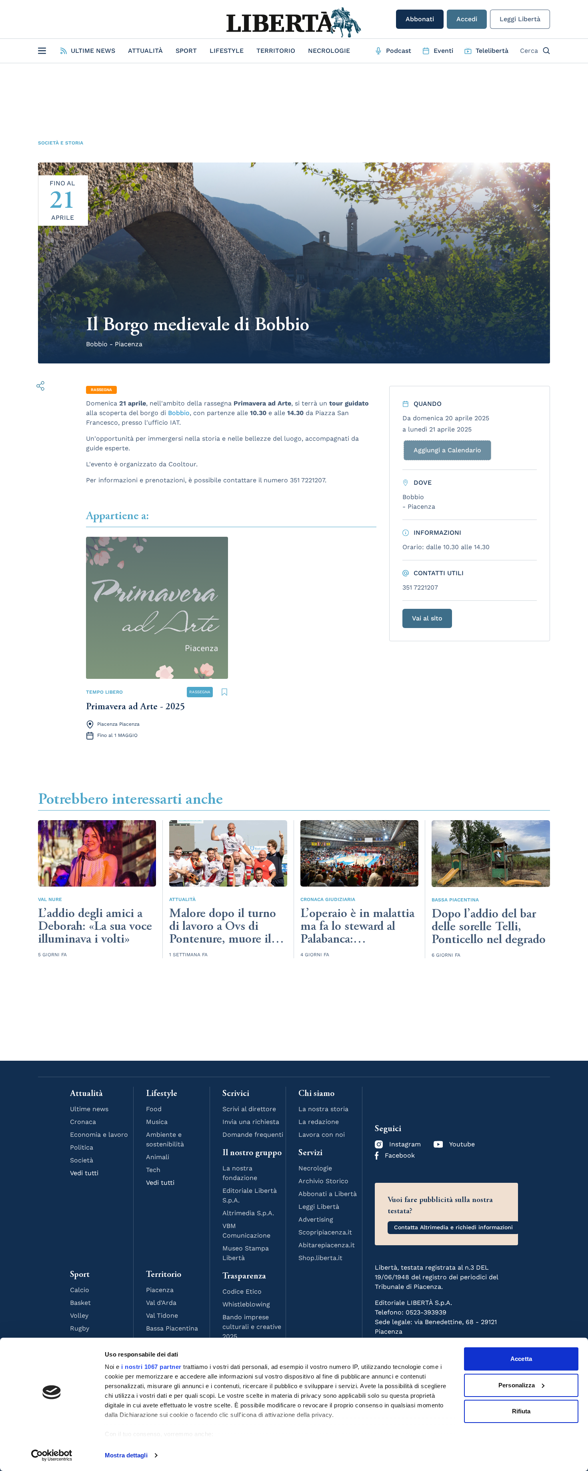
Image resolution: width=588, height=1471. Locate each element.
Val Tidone (162, 1315)
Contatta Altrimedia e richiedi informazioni (453, 1227)
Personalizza (516, 1385)
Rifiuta (521, 1411)
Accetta (521, 1358)
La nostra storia (323, 1109)
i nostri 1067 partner (151, 1366)
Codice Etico (242, 1291)
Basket (80, 1302)
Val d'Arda (161, 1302)
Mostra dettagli (126, 1455)
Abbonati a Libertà (327, 1194)
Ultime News (93, 50)
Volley (79, 1315)
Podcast (398, 50)
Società (81, 1160)
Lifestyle (227, 50)
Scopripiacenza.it (325, 1232)
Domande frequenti (252, 1134)
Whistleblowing (246, 1304)
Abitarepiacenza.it (326, 1245)
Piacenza (160, 1290)
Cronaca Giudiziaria (327, 899)
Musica (157, 1122)
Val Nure (50, 899)
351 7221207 (420, 587)
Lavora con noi (321, 1134)
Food (154, 1109)
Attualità (145, 50)
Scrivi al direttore (249, 1109)
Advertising (315, 1219)
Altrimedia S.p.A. (248, 1213)
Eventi (443, 50)
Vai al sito (427, 618)
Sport (186, 50)
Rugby (79, 1328)
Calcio (79, 1290)
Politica (81, 1147)
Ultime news (89, 1109)
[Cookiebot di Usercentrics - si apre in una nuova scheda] (52, 1455)
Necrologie (329, 50)
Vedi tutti (84, 1173)
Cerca (529, 50)
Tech (153, 1170)
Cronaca (83, 1122)
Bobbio (179, 413)
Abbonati (420, 19)
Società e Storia (60, 143)
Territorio (275, 50)
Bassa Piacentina (455, 900)
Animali (157, 1157)
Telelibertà (492, 50)
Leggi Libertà (520, 19)
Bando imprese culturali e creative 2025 (251, 1326)
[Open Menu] (42, 51)
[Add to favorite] (224, 692)
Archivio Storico (323, 1181)
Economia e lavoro (99, 1134)
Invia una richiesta (250, 1122)
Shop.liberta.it (320, 1258)
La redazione (318, 1122)
